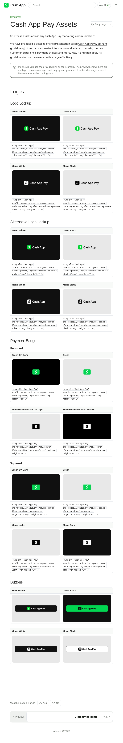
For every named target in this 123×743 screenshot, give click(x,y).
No (57, 702)
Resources (15, 16)
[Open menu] (116, 5)
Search (37, 5)
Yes (45, 702)
